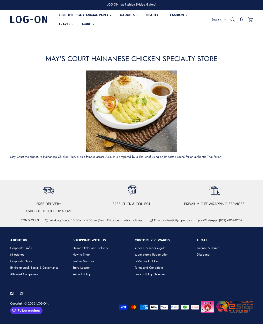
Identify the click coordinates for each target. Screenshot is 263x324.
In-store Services (83, 261)
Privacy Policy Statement (150, 274)
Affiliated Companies (24, 274)
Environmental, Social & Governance (34, 267)
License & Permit (208, 248)
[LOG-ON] (28, 19)
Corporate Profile (21, 248)
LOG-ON (42, 303)
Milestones (17, 254)
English (216, 19)
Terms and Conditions (149, 267)
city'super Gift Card (147, 261)
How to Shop (81, 254)
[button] (250, 19)
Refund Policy (81, 274)
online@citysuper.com (177, 220)
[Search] (232, 19)
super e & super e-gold (150, 248)
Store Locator (81, 267)
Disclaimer (203, 254)
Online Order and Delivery (90, 248)
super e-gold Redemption (151, 254)
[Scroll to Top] (255, 302)
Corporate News (21, 261)
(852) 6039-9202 (230, 220)
